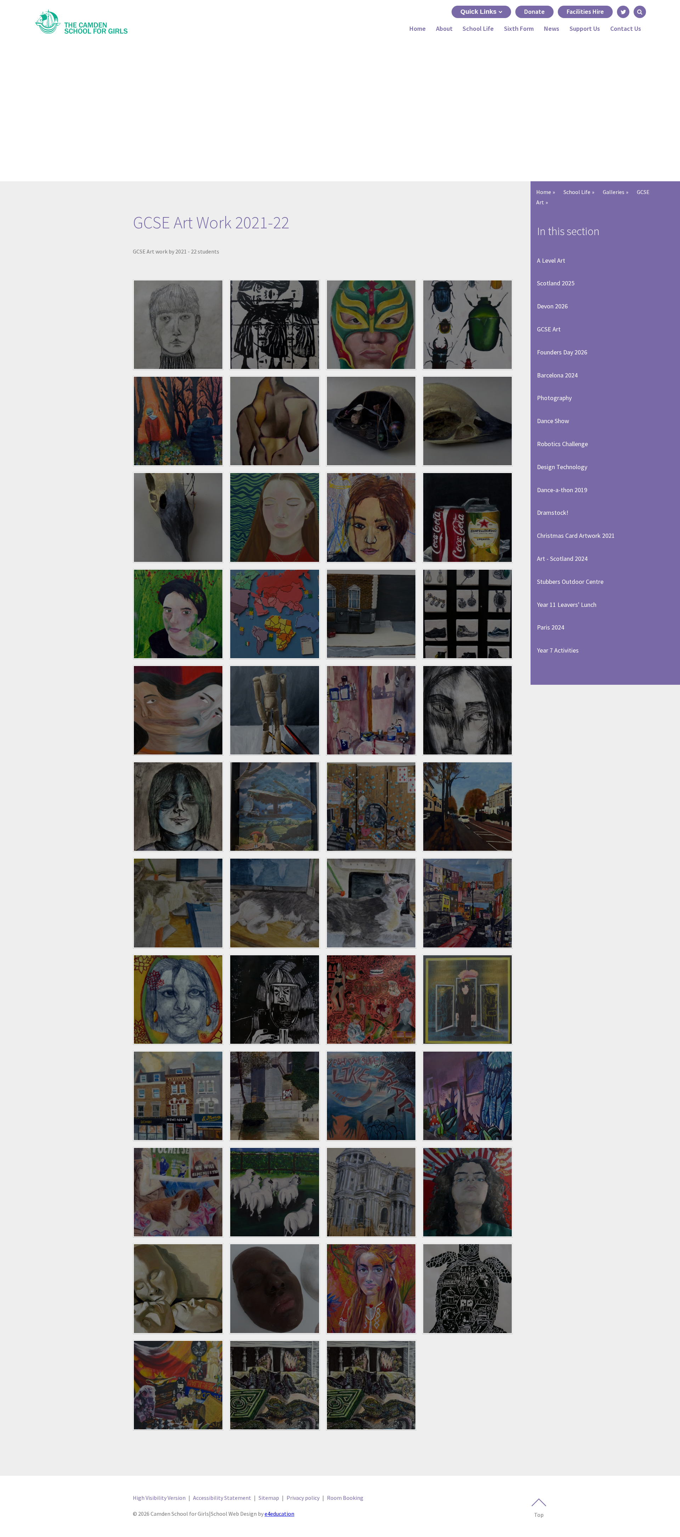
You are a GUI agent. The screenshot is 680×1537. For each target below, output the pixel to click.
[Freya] (178, 421)
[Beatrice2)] (467, 421)
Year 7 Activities (558, 650)
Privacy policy (303, 1497)
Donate (534, 11)
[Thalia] (467, 1192)
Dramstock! (552, 512)
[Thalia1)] (371, 1192)
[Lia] (178, 614)
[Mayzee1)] (371, 614)
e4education (279, 1513)
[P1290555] (178, 806)
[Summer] (178, 1192)
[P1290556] (274, 806)
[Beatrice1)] (178, 517)
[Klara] (371, 517)
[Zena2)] (467, 1288)
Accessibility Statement (222, 1497)
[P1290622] (178, 999)
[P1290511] (371, 710)
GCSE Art (549, 329)
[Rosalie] (178, 1096)
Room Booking (345, 1497)
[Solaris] (371, 1096)
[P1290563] (371, 806)
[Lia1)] (467, 517)
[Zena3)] (178, 1385)
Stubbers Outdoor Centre (570, 581)
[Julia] (274, 517)
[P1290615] (467, 903)
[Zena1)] (371, 1288)
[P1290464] (178, 710)
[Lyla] (274, 614)
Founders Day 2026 (562, 352)
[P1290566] (467, 806)
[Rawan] (467, 999)
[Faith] (274, 421)
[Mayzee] (467, 614)
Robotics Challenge (562, 444)
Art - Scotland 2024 (562, 558)
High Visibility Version (159, 1497)
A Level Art (551, 260)
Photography (554, 398)
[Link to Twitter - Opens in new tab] (623, 12)
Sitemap (269, 1497)
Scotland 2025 (555, 283)
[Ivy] (178, 324)
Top (539, 1514)
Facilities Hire (585, 11)
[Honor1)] (467, 324)
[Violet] (274, 1288)
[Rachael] (371, 999)
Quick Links (478, 11)
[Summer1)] (467, 1096)
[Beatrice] (371, 421)
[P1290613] (371, 903)
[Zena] (274, 1385)
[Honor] (274, 324)
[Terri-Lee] (274, 1192)
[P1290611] (178, 903)
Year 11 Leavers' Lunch (566, 604)
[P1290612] (274, 903)
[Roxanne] (274, 1096)
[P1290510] (274, 710)
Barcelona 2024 (557, 375)
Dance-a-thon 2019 (562, 490)
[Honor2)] (371, 324)
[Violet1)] (178, 1288)
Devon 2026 (552, 306)
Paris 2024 (550, 627)
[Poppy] (274, 999)
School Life (576, 191)
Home (543, 191)
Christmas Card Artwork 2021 (576, 535)
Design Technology (562, 467)
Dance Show (553, 421)
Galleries (613, 191)
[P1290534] (467, 710)
